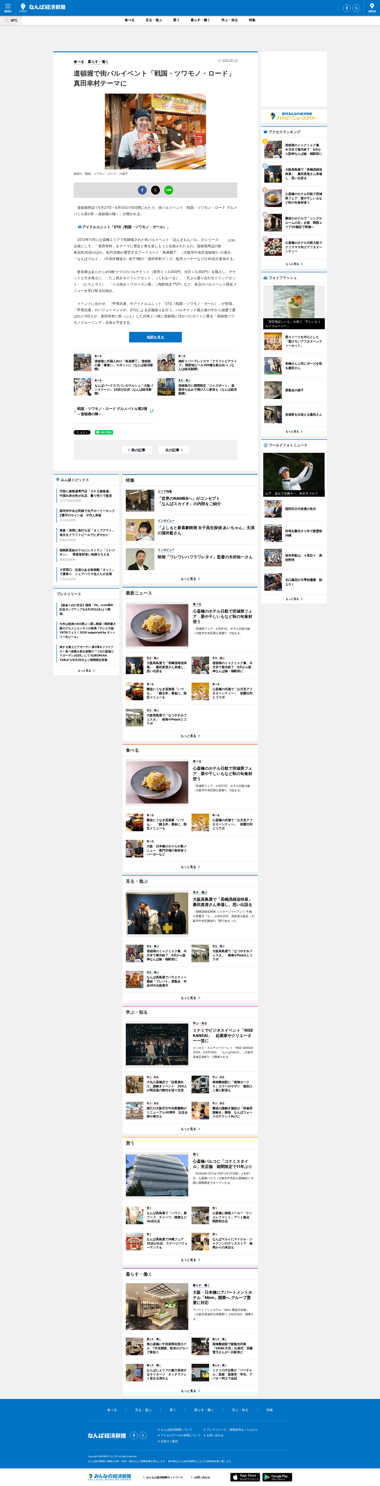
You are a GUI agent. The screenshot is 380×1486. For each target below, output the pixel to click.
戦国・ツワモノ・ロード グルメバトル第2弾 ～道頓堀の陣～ (112, 411)
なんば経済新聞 (42, 7)
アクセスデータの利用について (181, 1435)
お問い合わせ (215, 1435)
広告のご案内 (169, 1441)
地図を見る (155, 337)
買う (176, 20)
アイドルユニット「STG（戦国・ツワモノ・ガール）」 (126, 227)
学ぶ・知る (229, 20)
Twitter (356, 8)
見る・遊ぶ (154, 20)
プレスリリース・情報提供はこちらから (232, 1429)
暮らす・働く (200, 20)
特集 (252, 20)
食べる (130, 20)
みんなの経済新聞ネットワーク (109, 1477)
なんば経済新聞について (176, 1429)
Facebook (347, 8)
